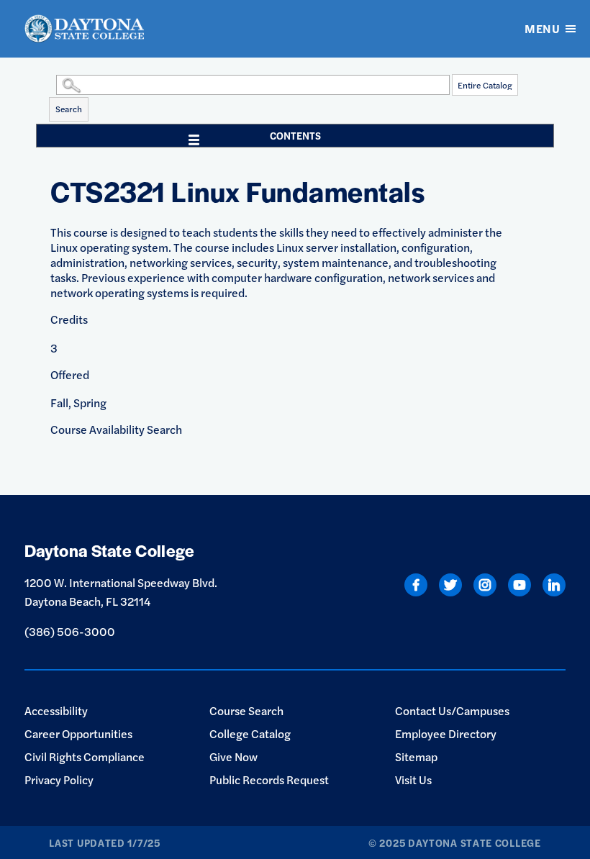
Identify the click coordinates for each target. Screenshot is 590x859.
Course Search (246, 710)
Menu (542, 28)
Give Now (233, 756)
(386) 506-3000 (69, 631)
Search (68, 108)
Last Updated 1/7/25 (104, 842)
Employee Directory (445, 733)
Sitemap (416, 756)
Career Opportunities (78, 733)
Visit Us (413, 779)
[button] (52, 84)
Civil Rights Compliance (84, 756)
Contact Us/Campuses (452, 710)
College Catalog (250, 733)
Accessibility (56, 710)
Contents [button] (295, 135)
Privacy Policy (59, 779)
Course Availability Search (116, 429)
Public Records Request (269, 779)
